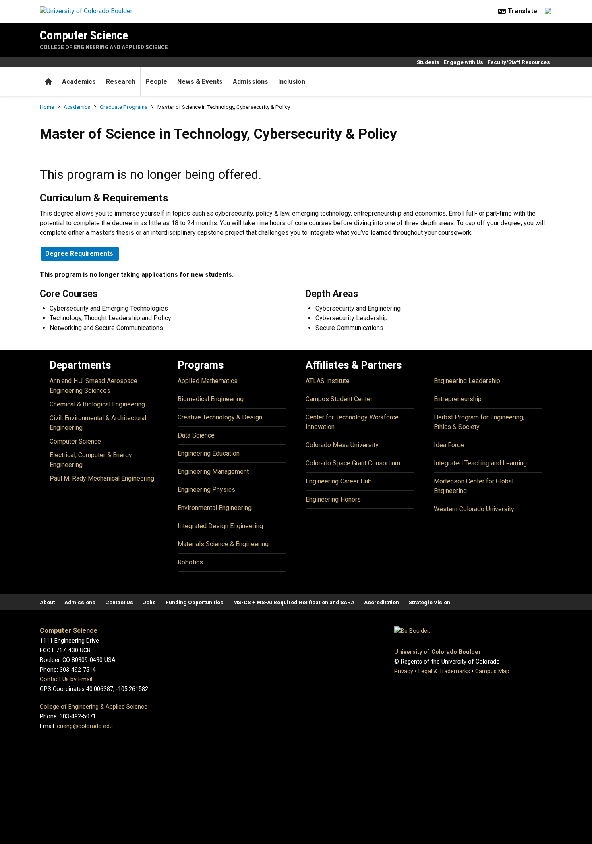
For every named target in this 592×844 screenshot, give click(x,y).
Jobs (149, 602)
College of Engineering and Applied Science (104, 47)
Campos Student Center (339, 399)
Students (428, 62)
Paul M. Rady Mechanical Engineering (102, 478)
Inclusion (291, 81)
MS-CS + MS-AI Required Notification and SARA (293, 602)
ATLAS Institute (328, 381)
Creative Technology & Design (220, 417)
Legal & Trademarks (444, 671)
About (47, 602)
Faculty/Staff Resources (518, 62)
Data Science (196, 435)
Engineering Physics (206, 490)
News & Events (200, 81)
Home (47, 107)
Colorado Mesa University (342, 445)
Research (120, 81)
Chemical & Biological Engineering (97, 404)
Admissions (250, 81)
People (156, 81)
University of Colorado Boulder (437, 652)
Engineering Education (209, 453)
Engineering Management (213, 471)
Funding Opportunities (195, 602)
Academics (79, 81)
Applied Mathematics (208, 381)
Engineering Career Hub (339, 481)
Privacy (403, 671)
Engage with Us (463, 62)
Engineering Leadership (467, 381)
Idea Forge (449, 445)
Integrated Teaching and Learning (480, 463)
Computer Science (84, 35)
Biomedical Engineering (211, 399)
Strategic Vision (429, 602)
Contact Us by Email (66, 679)
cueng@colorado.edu (85, 726)
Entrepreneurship (458, 399)
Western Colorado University (474, 509)
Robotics (190, 562)
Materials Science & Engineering (223, 544)
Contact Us (119, 602)
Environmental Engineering (215, 508)
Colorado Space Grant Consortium (353, 463)
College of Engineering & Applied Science (93, 706)
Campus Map (492, 671)
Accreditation (381, 602)
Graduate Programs (123, 107)
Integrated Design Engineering (220, 526)
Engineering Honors (333, 499)
